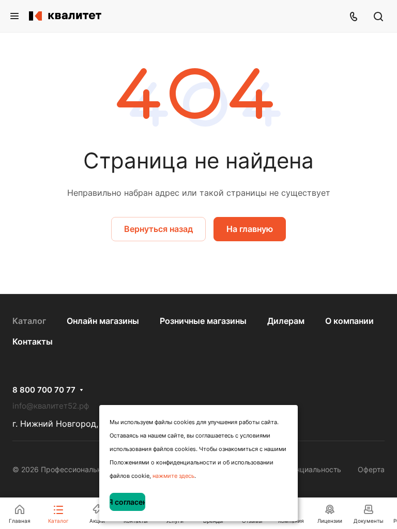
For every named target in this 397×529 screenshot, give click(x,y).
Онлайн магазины (103, 321)
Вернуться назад (158, 229)
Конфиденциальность (303, 469)
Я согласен (127, 501)
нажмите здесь (173, 475)
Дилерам (285, 321)
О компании (349, 321)
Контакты (32, 341)
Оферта (371, 469)
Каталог (29, 321)
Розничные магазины (203, 321)
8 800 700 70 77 (43, 390)
